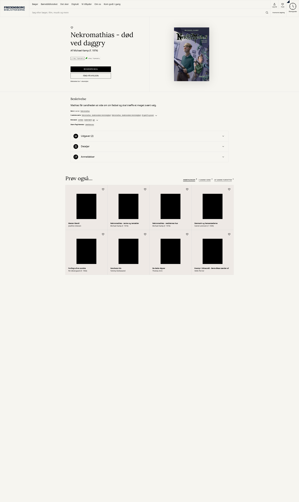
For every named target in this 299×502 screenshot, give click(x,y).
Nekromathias (85, 111)
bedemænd (88, 120)
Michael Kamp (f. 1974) (85, 50)
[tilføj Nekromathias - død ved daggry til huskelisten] (72, 27)
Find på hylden (90, 75)
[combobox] (149, 12)
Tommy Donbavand (117, 271)
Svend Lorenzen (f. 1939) (204, 226)
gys (94, 120)
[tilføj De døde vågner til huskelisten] (187, 234)
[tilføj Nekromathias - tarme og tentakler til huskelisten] (145, 189)
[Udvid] (156, 115)
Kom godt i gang (112, 4)
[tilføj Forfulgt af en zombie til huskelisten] (103, 234)
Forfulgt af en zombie (77, 268)
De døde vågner (158, 268)
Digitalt (75, 4)
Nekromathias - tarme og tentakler (124, 223)
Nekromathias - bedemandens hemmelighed (96, 115)
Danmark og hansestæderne (205, 223)
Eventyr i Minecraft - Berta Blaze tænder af (211, 268)
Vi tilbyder (87, 4)
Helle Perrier (199, 271)
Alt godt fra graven (148, 115)
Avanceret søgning (278, 13)
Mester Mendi (73, 223)
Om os (97, 4)
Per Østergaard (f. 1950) (77, 271)
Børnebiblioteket (49, 4)
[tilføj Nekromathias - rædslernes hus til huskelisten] (187, 189)
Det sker (64, 4)
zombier (80, 120)
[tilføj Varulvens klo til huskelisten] (145, 234)
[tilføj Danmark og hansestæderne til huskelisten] (229, 189)
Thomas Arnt (157, 271)
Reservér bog (91, 69)
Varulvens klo (115, 268)
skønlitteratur (89, 125)
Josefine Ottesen (74, 226)
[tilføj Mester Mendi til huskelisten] (103, 189)
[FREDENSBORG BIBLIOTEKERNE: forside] (14, 8)
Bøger (35, 4)
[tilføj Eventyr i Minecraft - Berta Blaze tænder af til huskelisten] (229, 234)
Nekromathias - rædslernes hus (165, 223)
